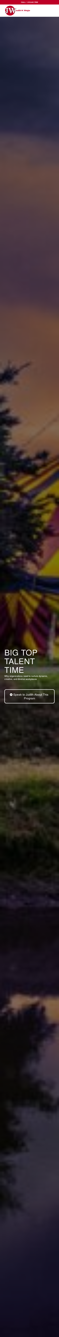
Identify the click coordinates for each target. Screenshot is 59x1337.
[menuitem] (43, 11)
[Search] (43, 11)
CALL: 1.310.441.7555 (29, 2)
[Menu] (50, 11)
